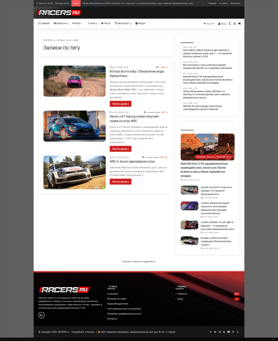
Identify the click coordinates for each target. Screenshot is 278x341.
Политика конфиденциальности (124, 313)
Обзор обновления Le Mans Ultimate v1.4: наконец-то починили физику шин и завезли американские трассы (139, 2)
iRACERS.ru (49, 40)
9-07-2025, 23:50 (120, 67)
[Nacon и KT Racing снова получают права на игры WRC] (74, 126)
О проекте (112, 293)
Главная (212, 3)
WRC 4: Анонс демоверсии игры (132, 161)
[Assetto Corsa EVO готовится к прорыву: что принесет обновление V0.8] (189, 190)
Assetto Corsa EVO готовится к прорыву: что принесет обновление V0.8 (216, 191)
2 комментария (153, 112)
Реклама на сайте (116, 298)
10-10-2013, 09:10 (120, 157)
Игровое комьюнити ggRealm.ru (139, 261)
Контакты (235, 3)
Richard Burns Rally (120, 89)
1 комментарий (152, 157)
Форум (141, 23)
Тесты (107, 23)
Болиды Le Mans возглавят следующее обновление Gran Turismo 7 (216, 241)
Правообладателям (117, 303)
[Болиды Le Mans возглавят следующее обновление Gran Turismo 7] (189, 240)
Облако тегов (64, 40)
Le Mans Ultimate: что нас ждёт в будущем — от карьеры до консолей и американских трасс (217, 226)
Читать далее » (120, 103)
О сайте (223, 3)
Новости (61, 23)
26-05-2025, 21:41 (120, 112)
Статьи (91, 23)
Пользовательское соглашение (124, 308)
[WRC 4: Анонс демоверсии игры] (74, 172)
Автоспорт (123, 23)
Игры (78, 23)
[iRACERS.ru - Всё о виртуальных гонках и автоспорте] (58, 12)
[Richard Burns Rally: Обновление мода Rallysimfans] (74, 81)
